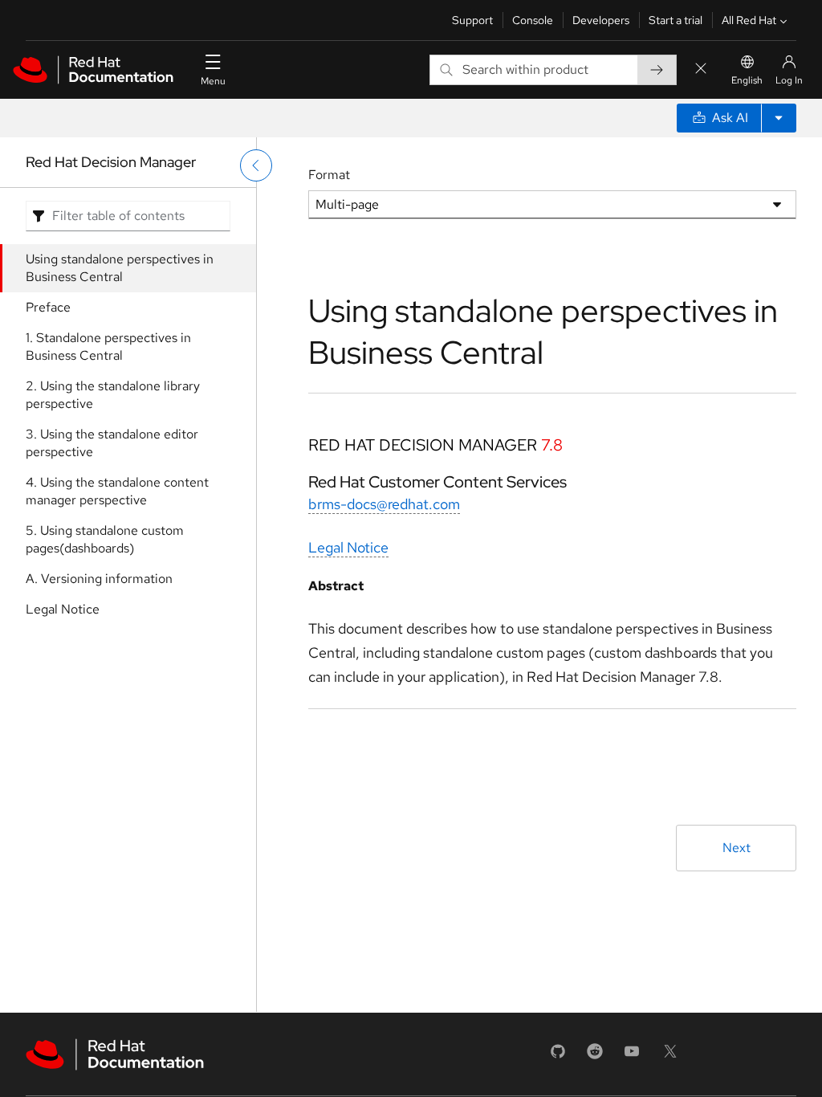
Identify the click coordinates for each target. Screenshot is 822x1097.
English (747, 80)
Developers (600, 20)
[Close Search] (701, 69)
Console (532, 20)
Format (329, 174)
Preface (48, 307)
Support (472, 20)
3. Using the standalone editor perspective (112, 443)
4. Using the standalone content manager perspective (117, 491)
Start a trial (675, 20)
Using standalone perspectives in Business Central (120, 268)
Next (736, 847)
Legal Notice (63, 609)
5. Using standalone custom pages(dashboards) (105, 539)
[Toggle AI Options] (778, 118)
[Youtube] (631, 1056)
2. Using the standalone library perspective (113, 394)
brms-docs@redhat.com (384, 504)
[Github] (558, 1056)
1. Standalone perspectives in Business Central (108, 346)
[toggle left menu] (256, 165)
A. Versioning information (99, 578)
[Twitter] (670, 1056)
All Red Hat (749, 20)
